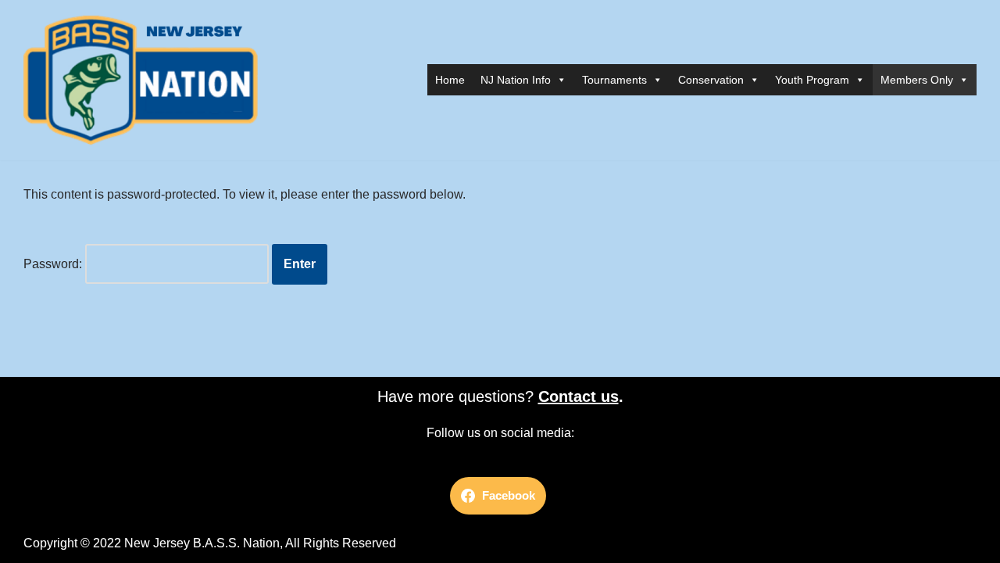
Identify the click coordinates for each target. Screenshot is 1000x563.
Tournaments (614, 80)
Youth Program (812, 80)
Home (450, 80)
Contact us (578, 396)
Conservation (711, 80)
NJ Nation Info (515, 80)
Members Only (916, 80)
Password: (54, 264)
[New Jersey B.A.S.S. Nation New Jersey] (144, 80)
